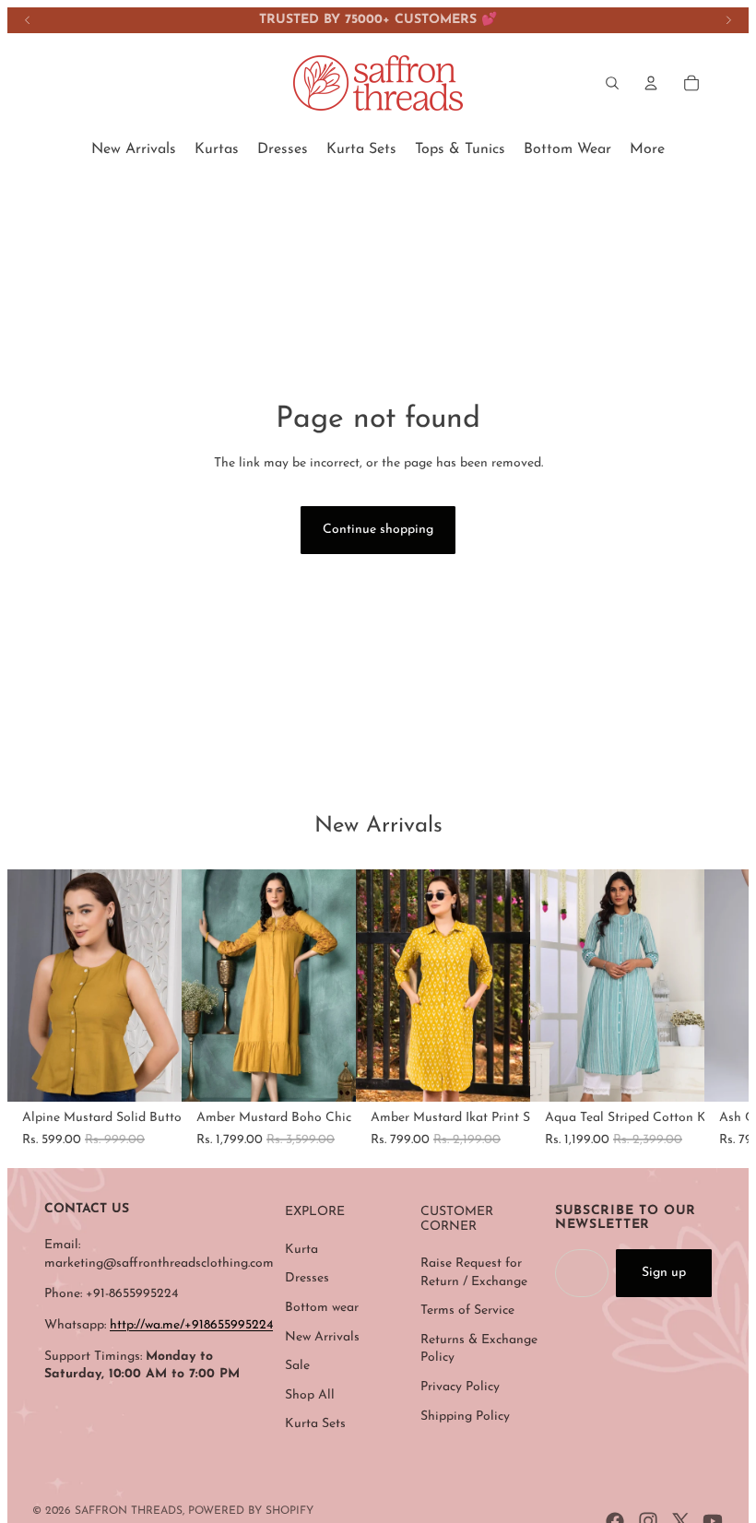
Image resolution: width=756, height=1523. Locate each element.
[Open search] (612, 83)
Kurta (301, 1250)
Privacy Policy (460, 1387)
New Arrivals (322, 1337)
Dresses (307, 1278)
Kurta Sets (315, 1424)
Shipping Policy (465, 1416)
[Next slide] (728, 20)
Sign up (664, 1273)
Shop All (310, 1395)
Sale (297, 1366)
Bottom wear (322, 1308)
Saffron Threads (129, 1511)
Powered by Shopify (250, 1511)
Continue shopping (378, 530)
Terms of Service (467, 1310)
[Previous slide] (27, 20)
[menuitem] (133, 149)
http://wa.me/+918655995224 (191, 1325)
